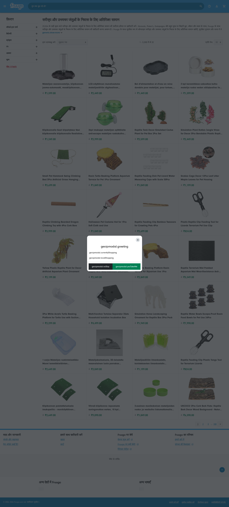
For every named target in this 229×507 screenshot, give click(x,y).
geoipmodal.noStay (100, 266)
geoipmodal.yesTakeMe (126, 266)
